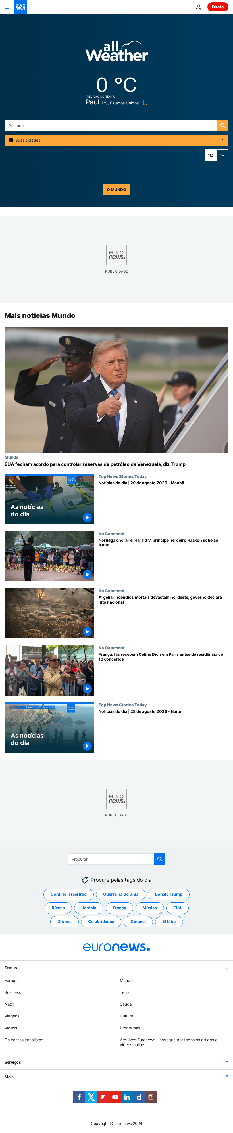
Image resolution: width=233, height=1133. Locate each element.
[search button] (222, 125)
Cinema (138, 921)
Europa (11, 980)
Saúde (126, 1004)
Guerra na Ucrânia (120, 894)
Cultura (126, 1015)
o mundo (116, 189)
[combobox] (116, 125)
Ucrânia (88, 907)
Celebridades (101, 921)
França (119, 907)
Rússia (58, 907)
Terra (125, 992)
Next (9, 1004)
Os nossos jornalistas (24, 1039)
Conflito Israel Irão (69, 894)
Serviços (13, 1062)
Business (13, 992)
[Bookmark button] (144, 102)
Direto (218, 6)
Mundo (11, 457)
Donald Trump (168, 894)
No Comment (112, 533)
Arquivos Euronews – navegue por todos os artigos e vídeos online (168, 1042)
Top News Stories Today (123, 476)
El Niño (169, 921)
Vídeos (11, 1027)
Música (150, 907)
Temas (11, 967)
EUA (177, 907)
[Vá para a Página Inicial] (20, 7)
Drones (64, 921)
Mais (9, 1076)
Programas (130, 1027)
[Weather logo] (116, 53)
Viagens (12, 1015)
